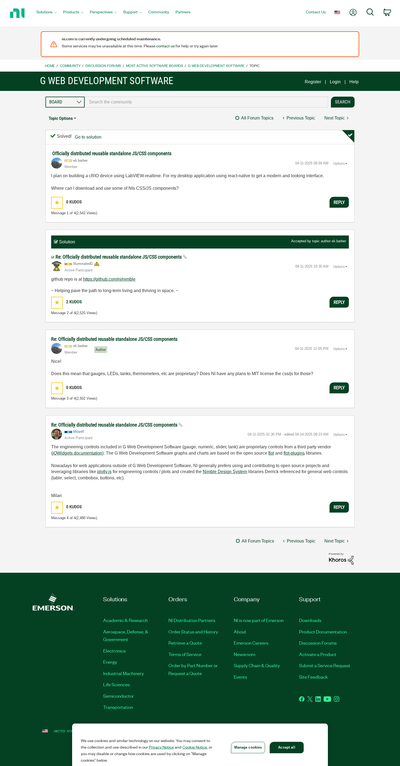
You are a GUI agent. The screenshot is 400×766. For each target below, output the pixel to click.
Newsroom (244, 654)
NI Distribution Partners (191, 620)
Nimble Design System (225, 471)
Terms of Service (184, 654)
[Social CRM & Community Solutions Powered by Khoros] (341, 558)
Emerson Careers (251, 643)
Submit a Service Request (324, 665)
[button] (57, 202)
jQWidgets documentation (77, 453)
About (240, 632)
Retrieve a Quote (185, 643)
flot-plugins (294, 453)
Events (240, 677)
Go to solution (88, 137)
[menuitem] (46, 13)
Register (313, 81)
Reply (339, 202)
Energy (110, 662)
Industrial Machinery (123, 673)
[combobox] (206, 102)
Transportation (118, 707)
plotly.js (104, 471)
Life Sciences (116, 684)
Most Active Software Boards (154, 65)
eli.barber (339, 241)
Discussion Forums (103, 65)
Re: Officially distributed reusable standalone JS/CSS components (119, 257)
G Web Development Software (216, 65)
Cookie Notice (194, 747)
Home (50, 65)
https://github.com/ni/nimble (109, 279)
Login (335, 81)
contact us (165, 45)
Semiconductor (118, 696)
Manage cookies (248, 747)
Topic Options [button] (61, 118)
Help (354, 81)
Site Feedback (313, 677)
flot (271, 453)
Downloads (310, 620)
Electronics (114, 651)
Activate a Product (317, 654)
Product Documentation (323, 632)
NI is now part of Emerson (259, 620)
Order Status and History (193, 632)
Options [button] (339, 164)
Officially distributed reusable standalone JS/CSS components (111, 153)
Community (70, 65)
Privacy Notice (161, 747)
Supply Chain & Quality (257, 665)
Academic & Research (125, 620)
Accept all (286, 747)
